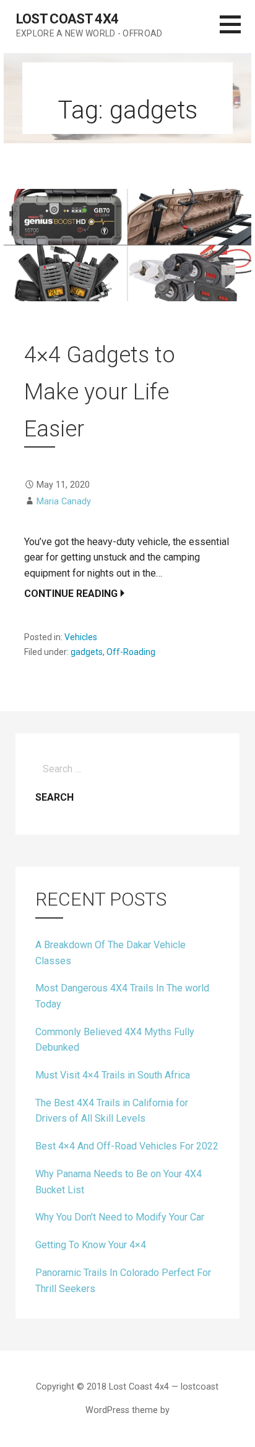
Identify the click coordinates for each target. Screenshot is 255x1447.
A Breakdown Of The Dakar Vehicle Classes (110, 953)
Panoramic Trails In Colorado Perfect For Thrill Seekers (123, 1281)
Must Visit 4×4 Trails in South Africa (112, 1075)
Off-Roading (130, 652)
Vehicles (80, 637)
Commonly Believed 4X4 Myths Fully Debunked (114, 1040)
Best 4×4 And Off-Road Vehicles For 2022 (126, 1146)
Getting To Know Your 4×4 (90, 1245)
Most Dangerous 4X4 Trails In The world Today (122, 996)
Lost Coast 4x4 (67, 19)
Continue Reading (71, 593)
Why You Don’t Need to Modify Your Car (119, 1217)
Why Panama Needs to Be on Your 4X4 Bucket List (118, 1182)
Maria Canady (64, 501)
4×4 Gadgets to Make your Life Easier (99, 392)
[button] (237, 31)
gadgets (87, 652)
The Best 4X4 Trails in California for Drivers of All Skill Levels (111, 1111)
